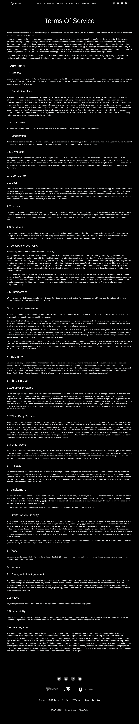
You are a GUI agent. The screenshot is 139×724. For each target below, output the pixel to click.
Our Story (60, 3)
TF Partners (69, 3)
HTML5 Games (49, 3)
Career (94, 3)
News (77, 3)
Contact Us (85, 3)
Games (39, 3)
